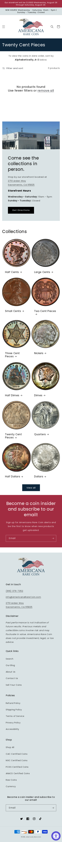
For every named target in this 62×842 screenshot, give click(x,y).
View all (31, 487)
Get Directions (21, 210)
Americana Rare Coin (33, 837)
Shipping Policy (14, 709)
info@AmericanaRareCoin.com (23, 596)
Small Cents (13, 311)
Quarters (40, 434)
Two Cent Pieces (45, 311)
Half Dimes (12, 395)
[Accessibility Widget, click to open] (56, 836)
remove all (45, 90)
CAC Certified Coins (16, 754)
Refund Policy (13, 703)
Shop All (10, 747)
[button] (3, 27)
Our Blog (10, 665)
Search (9, 658)
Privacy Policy (13, 722)
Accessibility (12, 729)
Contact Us (12, 678)
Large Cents (42, 272)
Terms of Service (15, 716)
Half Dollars (12, 476)
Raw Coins (11, 779)
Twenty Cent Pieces (13, 436)
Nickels (38, 353)
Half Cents (12, 272)
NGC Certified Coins (16, 760)
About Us (10, 671)
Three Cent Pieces (12, 355)
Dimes (38, 395)
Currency (11, 786)
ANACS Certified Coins (18, 773)
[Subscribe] (53, 538)
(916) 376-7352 (14, 590)
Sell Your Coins (14, 685)
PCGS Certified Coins (17, 766)
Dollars (38, 476)
